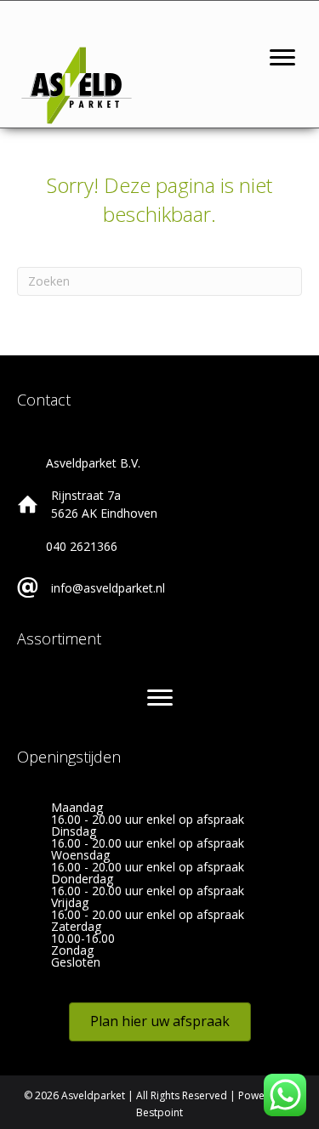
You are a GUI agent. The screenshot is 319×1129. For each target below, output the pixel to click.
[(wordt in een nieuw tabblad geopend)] (76, 84)
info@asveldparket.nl (108, 588)
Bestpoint (159, 1112)
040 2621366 (81, 546)
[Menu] (282, 57)
